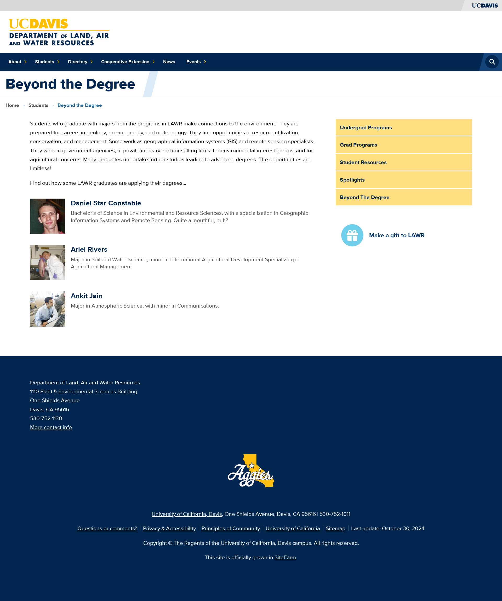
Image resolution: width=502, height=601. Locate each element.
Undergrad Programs (366, 127)
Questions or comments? (107, 528)
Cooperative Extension (125, 61)
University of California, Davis (187, 514)
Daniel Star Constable (106, 203)
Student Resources (363, 162)
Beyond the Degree (365, 197)
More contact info (51, 427)
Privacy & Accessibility (169, 528)
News (169, 61)
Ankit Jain (87, 296)
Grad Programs (358, 145)
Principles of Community (231, 528)
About (14, 61)
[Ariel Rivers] (47, 262)
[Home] (59, 31)
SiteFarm (285, 557)
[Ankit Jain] (47, 308)
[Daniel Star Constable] (47, 216)
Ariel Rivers (89, 249)
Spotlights (352, 180)
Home (12, 105)
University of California (293, 528)
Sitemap (335, 528)
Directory (77, 61)
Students (44, 61)
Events (193, 61)
